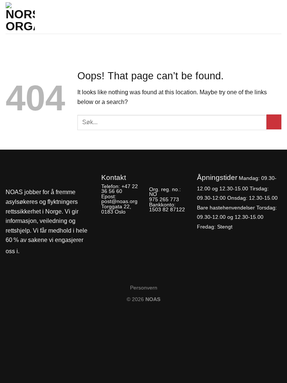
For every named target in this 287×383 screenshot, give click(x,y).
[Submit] (273, 121)
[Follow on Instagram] (40, 251)
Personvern (143, 288)
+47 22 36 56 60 (119, 188)
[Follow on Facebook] (27, 251)
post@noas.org (119, 201)
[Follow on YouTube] (52, 251)
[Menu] (276, 14)
